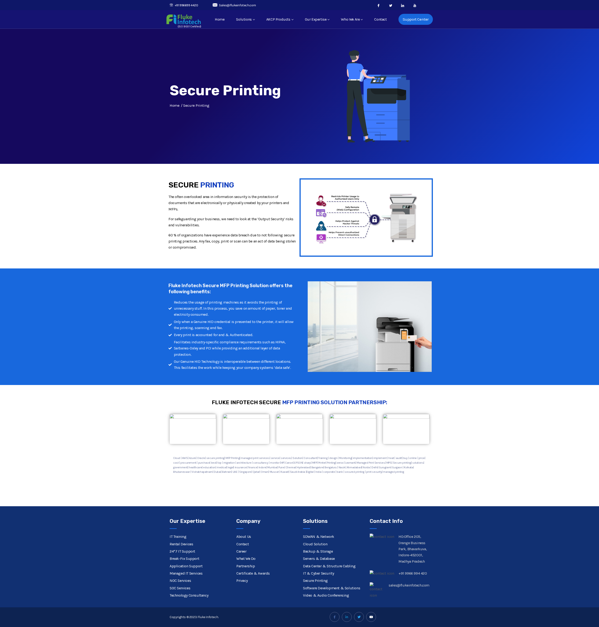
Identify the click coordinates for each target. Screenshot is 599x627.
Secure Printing (315, 580)
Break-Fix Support (184, 558)
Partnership (245, 566)
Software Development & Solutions (331, 588)
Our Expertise (316, 19)
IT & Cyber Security (318, 573)
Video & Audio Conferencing (326, 595)
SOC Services (180, 588)
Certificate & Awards (253, 573)
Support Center (416, 19)
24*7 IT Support (182, 551)
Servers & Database (319, 558)
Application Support (186, 566)
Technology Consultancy (189, 595)
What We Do (246, 558)
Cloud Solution (315, 544)
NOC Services (180, 580)
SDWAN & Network (318, 536)
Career (241, 551)
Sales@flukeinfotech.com (237, 5)
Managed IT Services (186, 573)
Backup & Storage (318, 551)
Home (219, 19)
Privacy (242, 580)
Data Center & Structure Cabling (329, 566)
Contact (380, 19)
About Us (243, 536)
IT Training (178, 536)
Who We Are (350, 19)
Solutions (244, 19)
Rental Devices (181, 544)
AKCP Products (278, 19)
